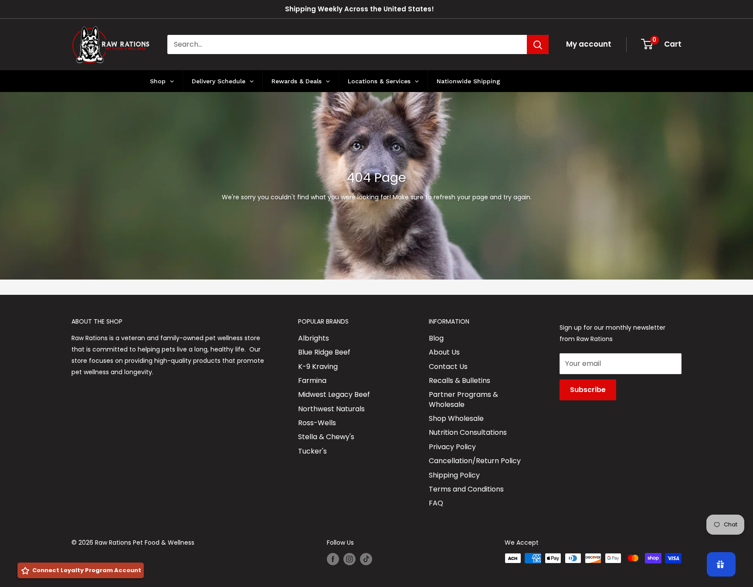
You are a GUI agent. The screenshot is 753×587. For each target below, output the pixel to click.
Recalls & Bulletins (459, 380)
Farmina (312, 380)
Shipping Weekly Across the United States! (359, 9)
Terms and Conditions (466, 489)
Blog (436, 338)
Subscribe (588, 390)
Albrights (313, 338)
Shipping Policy (454, 475)
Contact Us (448, 367)
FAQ (436, 503)
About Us (444, 352)
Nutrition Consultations (468, 432)
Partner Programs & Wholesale (463, 399)
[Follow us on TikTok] (366, 559)
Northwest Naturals (331, 409)
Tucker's (312, 451)
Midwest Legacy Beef (334, 394)
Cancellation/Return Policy (475, 461)
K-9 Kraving (318, 367)
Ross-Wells (317, 423)
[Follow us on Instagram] (349, 559)
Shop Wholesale (456, 418)
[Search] (538, 44)
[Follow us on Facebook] (333, 559)
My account (588, 44)
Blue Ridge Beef (324, 352)
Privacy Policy (452, 447)
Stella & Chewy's (326, 437)
